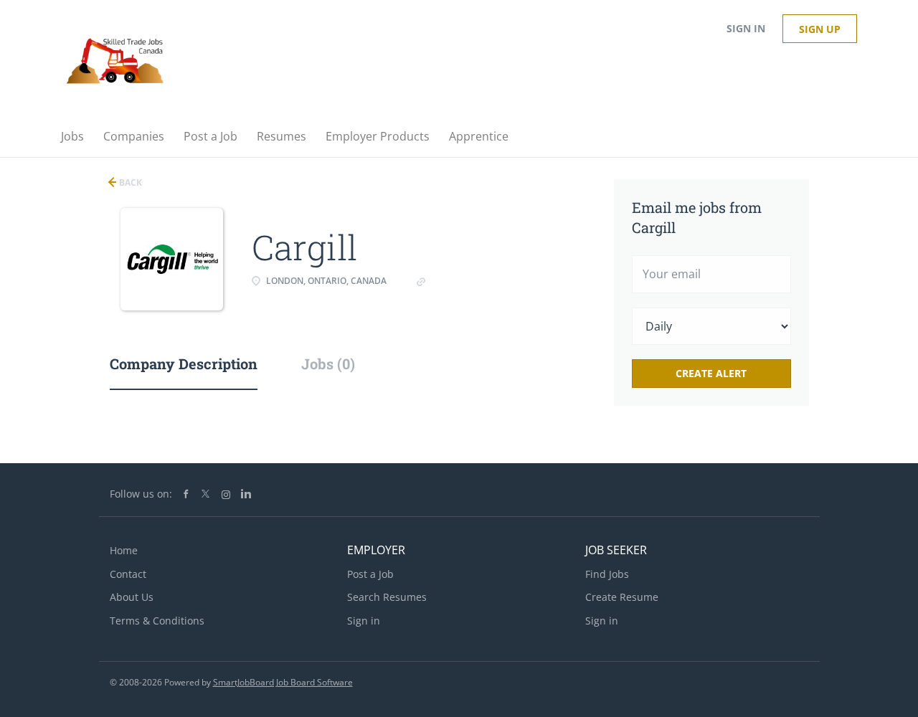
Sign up (820, 29)
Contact (128, 574)
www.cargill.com (466, 281)
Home (124, 550)
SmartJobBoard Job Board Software (283, 682)
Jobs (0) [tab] (328, 363)
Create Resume (621, 597)
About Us (131, 597)
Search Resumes (387, 597)
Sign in (746, 28)
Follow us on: (141, 493)
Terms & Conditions (157, 620)
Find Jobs (607, 574)
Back (129, 182)
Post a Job (370, 574)
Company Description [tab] (183, 363)
